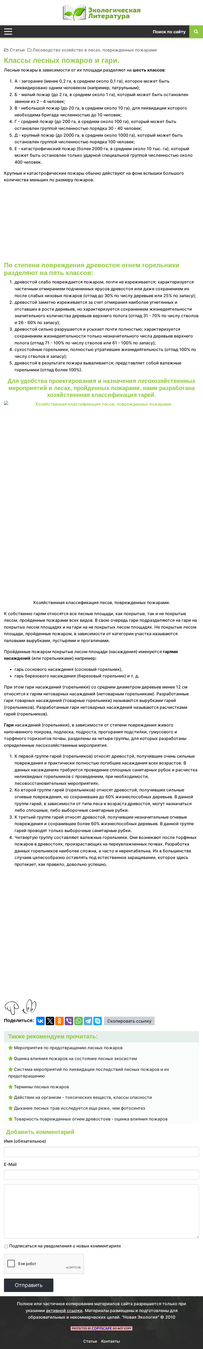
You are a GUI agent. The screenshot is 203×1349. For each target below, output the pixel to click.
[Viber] (69, 1021)
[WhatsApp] (78, 1021)
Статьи (17, 50)
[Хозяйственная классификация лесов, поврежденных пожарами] (101, 459)
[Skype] (97, 1021)
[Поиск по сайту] (196, 31)
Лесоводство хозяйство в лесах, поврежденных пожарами (95, 50)
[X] (50, 1021)
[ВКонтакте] (40, 1021)
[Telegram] (88, 1021)
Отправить (29, 1285)
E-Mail (10, 1164)
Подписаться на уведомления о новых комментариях (65, 1245)
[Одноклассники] (59, 1021)
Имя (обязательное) (25, 1141)
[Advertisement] (101, 225)
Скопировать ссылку (129, 1021)
